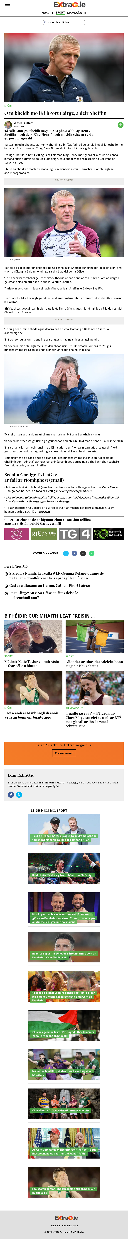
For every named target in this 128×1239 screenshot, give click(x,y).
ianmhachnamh (68, 298)
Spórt (56, 786)
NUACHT (47, 13)
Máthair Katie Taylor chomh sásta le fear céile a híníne (31, 663)
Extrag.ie (44, 511)
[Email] (83, 553)
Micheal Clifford (23, 123)
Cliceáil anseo (64, 753)
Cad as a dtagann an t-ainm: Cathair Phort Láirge (49, 585)
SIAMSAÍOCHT (76, 13)
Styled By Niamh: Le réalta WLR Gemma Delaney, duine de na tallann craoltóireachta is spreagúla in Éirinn (56, 575)
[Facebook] (74, 553)
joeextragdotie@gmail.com (74, 491)
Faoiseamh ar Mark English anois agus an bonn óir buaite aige (31, 715)
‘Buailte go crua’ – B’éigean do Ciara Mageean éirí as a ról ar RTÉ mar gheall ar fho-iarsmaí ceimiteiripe (93, 719)
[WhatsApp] (91, 553)
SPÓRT (60, 12)
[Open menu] (7, 4)
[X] (66, 553)
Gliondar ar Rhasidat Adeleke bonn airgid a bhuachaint (94, 663)
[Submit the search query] (45, 22)
